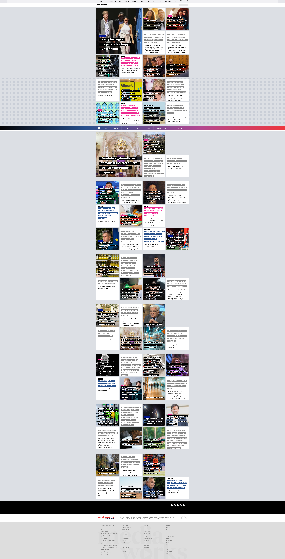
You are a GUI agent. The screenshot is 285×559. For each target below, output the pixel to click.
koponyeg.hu (169, 540)
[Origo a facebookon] (172, 505)
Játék (175, 1)
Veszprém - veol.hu (127, 527)
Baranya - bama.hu (105, 529)
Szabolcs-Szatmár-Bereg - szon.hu (109, 552)
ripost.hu (168, 525)
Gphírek (148, 1)
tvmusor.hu (146, 547)
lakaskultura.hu (147, 531)
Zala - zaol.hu (125, 529)
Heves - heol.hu (104, 543)
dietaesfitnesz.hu (148, 542)
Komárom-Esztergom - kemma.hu (109, 547)
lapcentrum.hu (169, 544)
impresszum (178, 509)
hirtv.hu (124, 540)
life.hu (167, 529)
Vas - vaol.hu (125, 525)
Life (106, 1)
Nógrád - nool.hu (105, 549)
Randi (160, 1)
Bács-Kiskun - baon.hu (106, 528)
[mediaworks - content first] (106, 518)
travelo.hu (146, 540)
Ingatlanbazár (168, 1)
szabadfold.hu (125, 538)
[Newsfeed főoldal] (102, 505)
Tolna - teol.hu (104, 554)
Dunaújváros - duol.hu (106, 536)
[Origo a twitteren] (175, 505)
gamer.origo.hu (147, 533)
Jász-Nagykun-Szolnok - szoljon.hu (109, 545)
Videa (120, 1)
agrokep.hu (125, 551)
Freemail (134, 1)
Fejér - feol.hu (104, 538)
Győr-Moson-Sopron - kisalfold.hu (109, 540)
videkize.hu (146, 545)
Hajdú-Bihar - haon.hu (106, 542)
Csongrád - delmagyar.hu (107, 535)
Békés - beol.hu (104, 531)
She (153, 1)
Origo (101, 1)
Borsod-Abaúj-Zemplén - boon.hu (109, 533)
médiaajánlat (184, 509)
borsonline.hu (147, 555)
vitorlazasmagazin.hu (149, 543)
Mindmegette (113, 1)
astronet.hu (146, 528)
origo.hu (124, 542)
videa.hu (168, 542)
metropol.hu (168, 527)
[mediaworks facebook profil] (181, 517)
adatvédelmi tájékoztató (153, 509)
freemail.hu (168, 538)
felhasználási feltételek (164, 509)
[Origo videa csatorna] (181, 505)
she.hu (167, 531)
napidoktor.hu (147, 536)
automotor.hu (147, 529)
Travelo (141, 1)
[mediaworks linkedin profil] (185, 517)
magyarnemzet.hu (126, 536)
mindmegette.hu (148, 538)
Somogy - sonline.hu (106, 551)
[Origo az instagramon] (178, 505)
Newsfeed (127, 1)
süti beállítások (173, 509)
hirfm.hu (167, 553)
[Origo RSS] (184, 505)
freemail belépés (183, 5)
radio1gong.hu (169, 551)
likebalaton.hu (147, 535)
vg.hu (123, 549)
